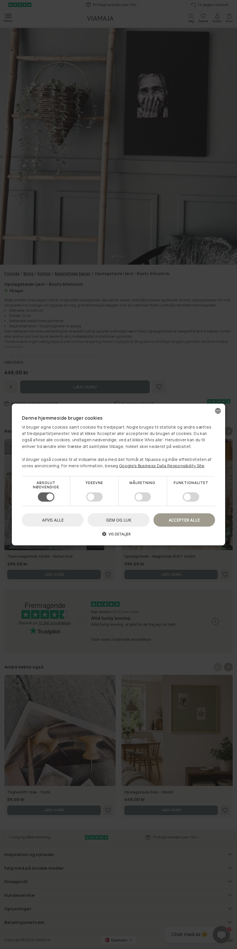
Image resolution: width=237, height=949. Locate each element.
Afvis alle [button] (53, 519)
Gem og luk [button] (118, 519)
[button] (118, 536)
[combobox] (218, 411)
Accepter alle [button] (184, 519)
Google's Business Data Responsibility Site (162, 465)
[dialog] (118, 475)
